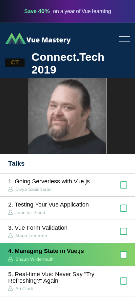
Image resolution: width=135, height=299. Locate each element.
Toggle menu (122, 39)
